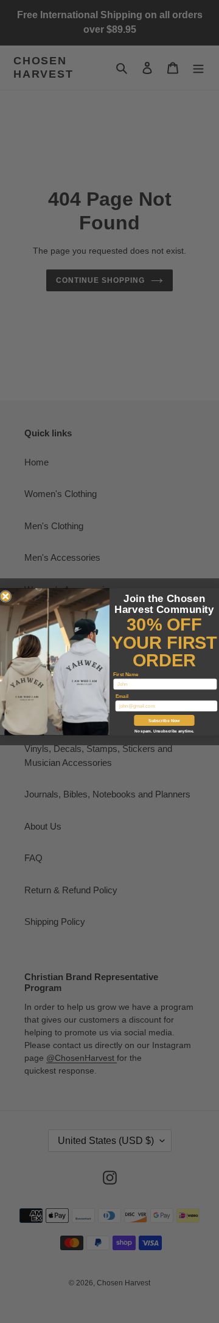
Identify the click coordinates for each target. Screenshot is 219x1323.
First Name (125, 674)
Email (122, 696)
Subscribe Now (164, 720)
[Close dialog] (5, 595)
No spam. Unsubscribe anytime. (164, 731)
